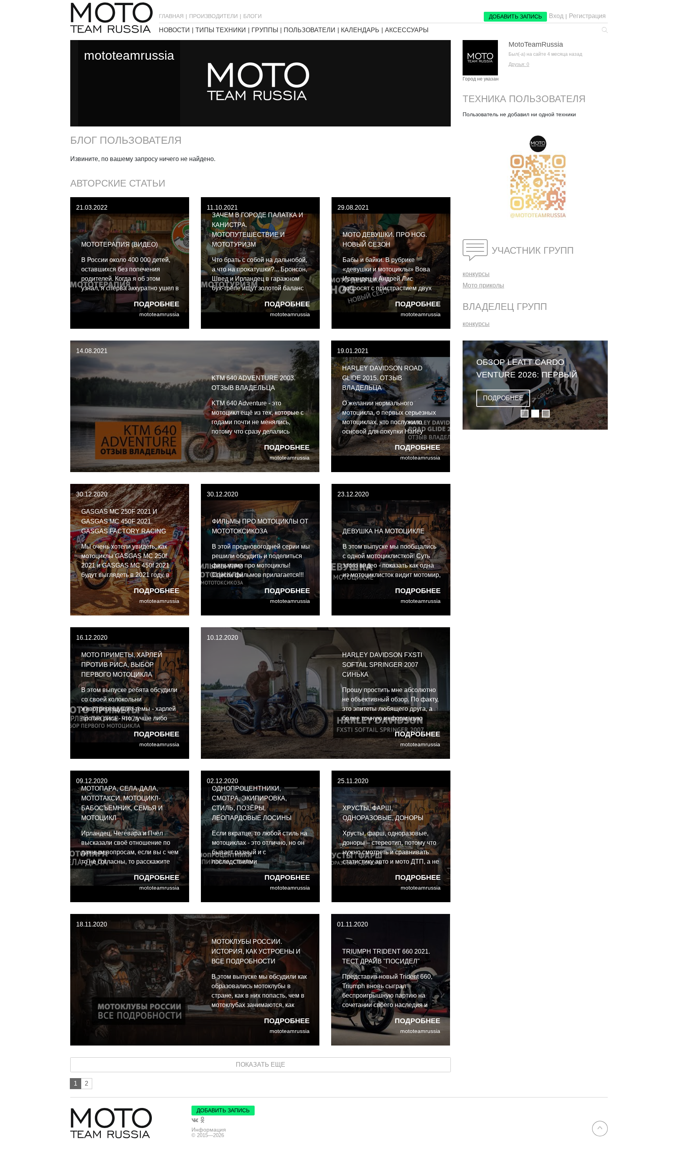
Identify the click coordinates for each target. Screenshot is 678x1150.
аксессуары (406, 30)
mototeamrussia (159, 314)
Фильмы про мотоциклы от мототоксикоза (260, 526)
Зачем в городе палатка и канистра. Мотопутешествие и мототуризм (257, 230)
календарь (360, 30)
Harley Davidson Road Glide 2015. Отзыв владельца (382, 378)
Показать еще (260, 1064)
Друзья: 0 (518, 64)
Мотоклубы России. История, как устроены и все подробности (256, 951)
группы (265, 30)
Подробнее (156, 304)
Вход (556, 16)
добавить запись (515, 16)
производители (213, 16)
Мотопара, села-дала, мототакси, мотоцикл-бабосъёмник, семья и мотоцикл (122, 803)
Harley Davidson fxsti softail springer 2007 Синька (382, 665)
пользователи (309, 30)
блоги (252, 16)
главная (171, 16)
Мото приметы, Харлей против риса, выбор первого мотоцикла (121, 665)
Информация (208, 1129)
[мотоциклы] (111, 17)
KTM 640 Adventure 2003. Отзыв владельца (253, 383)
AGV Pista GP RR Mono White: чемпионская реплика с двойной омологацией (525, 368)
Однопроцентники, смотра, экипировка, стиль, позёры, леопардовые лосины (252, 803)
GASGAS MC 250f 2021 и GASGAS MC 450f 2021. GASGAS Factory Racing (123, 521)
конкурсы (476, 274)
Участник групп (533, 250)
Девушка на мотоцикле (384, 531)
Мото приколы (483, 285)
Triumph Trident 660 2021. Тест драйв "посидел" (386, 956)
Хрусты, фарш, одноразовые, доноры (383, 813)
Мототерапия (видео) (119, 244)
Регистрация (587, 16)
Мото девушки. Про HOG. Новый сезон (385, 239)
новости (174, 30)
